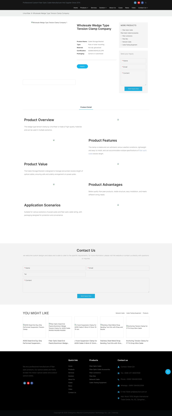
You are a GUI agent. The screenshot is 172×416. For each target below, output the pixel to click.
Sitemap (115, 413)
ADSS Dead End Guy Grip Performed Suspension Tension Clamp (32, 342)
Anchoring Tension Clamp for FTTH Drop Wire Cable (137, 342)
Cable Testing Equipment (133, 313)
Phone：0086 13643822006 (131, 379)
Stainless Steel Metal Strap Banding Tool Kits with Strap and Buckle (111, 342)
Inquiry (82, 66)
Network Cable (120, 313)
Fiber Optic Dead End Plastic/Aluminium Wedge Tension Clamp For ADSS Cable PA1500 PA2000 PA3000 (60, 342)
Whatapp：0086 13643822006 (132, 385)
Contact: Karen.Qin (128, 367)
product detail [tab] (86, 107)
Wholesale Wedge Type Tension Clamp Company (51, 13)
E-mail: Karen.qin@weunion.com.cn (134, 392)
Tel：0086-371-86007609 (130, 373)
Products (145, 313)
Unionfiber (26, 13)
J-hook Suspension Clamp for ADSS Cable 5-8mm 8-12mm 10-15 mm (85, 342)
